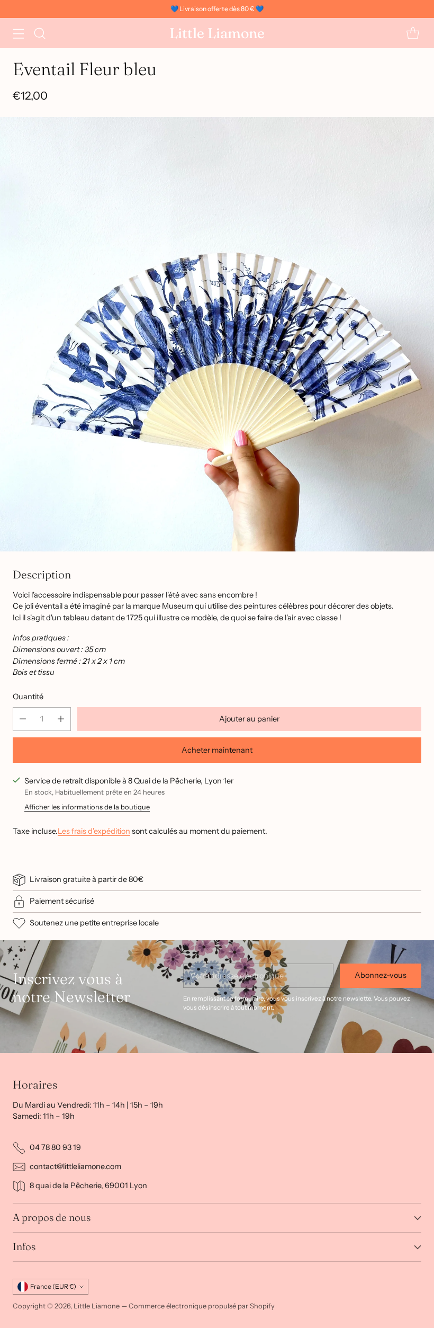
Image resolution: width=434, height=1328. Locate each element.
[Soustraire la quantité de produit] (22, 719)
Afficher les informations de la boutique (87, 807)
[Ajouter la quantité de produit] (60, 719)
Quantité (28, 696)
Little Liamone (97, 1306)
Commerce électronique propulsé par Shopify (202, 1306)
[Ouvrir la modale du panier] (412, 33)
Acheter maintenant (217, 750)
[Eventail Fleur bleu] (217, 334)
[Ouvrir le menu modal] (18, 33)
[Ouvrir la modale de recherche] (39, 33)
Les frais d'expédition (94, 831)
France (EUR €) (53, 1286)
